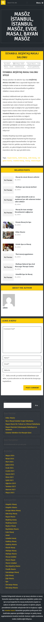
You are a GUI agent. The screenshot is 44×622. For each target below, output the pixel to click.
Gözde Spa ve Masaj (23, 244)
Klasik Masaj (10, 548)
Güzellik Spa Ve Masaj (24, 274)
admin (8, 64)
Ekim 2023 (9, 477)
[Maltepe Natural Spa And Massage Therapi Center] (9, 267)
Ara (5, 401)
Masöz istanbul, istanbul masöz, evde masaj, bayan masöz (22, 26)
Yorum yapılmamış (33, 67)
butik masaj (22, 158)
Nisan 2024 (10, 459)
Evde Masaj (10, 532)
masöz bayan (36, 161)
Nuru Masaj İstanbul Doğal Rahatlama (19, 421)
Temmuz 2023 (11, 486)
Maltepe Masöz (11, 554)
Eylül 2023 (9, 480)
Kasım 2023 (10, 474)
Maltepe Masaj (11, 551)
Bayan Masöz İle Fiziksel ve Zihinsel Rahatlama (23, 424)
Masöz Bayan (10, 560)
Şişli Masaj (10, 575)
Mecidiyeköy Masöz (13, 566)
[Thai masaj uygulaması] (9, 257)
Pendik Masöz (11, 569)
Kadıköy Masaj (11, 541)
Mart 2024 (9, 462)
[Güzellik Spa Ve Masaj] (9, 277)
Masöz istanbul (11, 563)
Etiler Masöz (20, 232)
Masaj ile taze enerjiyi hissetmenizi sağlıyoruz (24, 211)
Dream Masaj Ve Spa (23, 222)
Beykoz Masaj (11, 526)
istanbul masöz (10, 610)
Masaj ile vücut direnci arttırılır (27, 177)
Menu (38, 3)
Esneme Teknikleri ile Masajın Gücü (18, 433)
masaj (27, 161)
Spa (7, 581)
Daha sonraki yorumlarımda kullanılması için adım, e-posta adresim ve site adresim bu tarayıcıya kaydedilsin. (21, 378)
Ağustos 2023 (11, 483)
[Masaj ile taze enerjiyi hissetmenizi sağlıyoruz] (9, 212)
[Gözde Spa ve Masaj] (9, 247)
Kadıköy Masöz (11, 544)
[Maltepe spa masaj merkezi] (9, 190)
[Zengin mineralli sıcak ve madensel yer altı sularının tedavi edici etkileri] (9, 200)
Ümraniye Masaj (11, 585)
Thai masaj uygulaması (24, 254)
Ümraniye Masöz (12, 588)
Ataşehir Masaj (11, 504)
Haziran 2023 (10, 489)
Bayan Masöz (32, 64)
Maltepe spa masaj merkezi (26, 187)
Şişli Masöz (10, 578)
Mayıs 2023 (10, 493)
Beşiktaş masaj (11, 520)
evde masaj (32, 158)
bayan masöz (12, 158)
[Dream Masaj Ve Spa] (9, 225)
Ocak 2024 (9, 468)
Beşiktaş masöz (11, 523)
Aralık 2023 (10, 471)
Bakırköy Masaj (11, 514)
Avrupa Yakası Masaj (13, 510)
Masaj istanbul (11, 557)
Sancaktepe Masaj (12, 572)
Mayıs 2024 (10, 455)
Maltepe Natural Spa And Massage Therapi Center (25, 265)
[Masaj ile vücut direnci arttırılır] (9, 180)
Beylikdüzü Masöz (12, 529)
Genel (11, 67)
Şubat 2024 (10, 465)
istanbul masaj (19, 67)
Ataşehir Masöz (11, 507)
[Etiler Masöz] (9, 235)
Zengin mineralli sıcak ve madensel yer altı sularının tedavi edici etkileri (28, 199)
